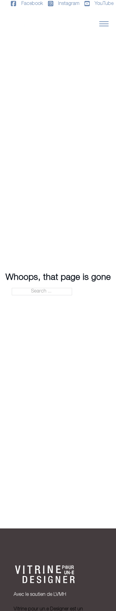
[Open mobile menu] (104, 23)
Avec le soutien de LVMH (40, 594)
